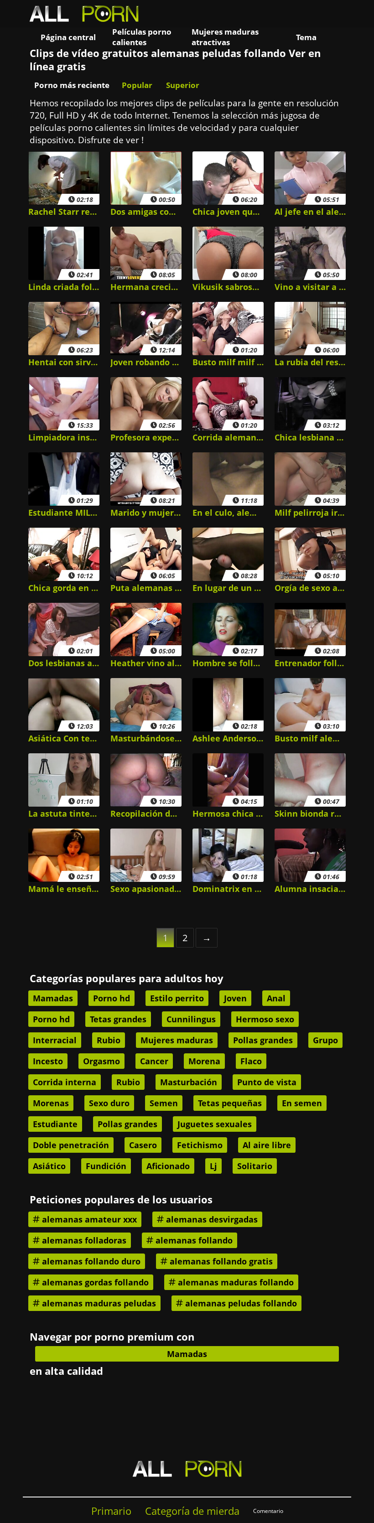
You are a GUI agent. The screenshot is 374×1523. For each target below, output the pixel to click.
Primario (111, 1511)
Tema (306, 37)
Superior (182, 85)
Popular (137, 85)
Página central (68, 37)
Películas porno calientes (141, 37)
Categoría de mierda (192, 1511)
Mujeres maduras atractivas (225, 37)
